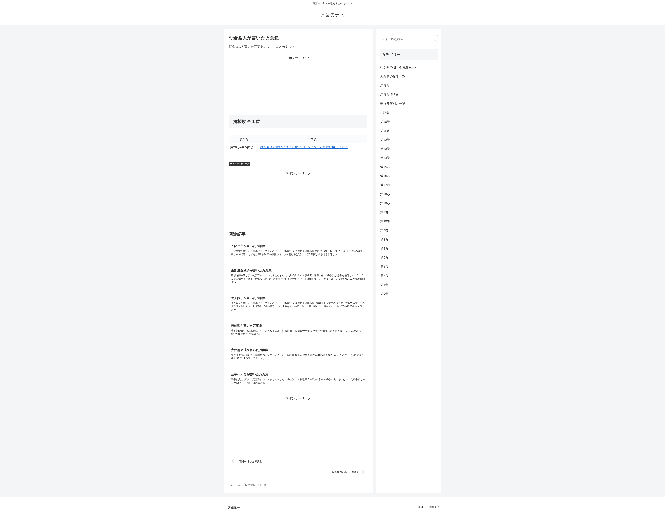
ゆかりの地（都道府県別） (399, 67)
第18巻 (385, 194)
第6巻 (384, 266)
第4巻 (384, 248)
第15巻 (385, 167)
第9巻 (384, 294)
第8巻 (384, 285)
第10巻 (385, 121)
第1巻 (384, 212)
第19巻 (385, 203)
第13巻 (385, 149)
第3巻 (384, 239)
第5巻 (384, 257)
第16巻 (385, 176)
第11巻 (385, 130)
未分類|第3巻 (389, 94)
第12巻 (385, 139)
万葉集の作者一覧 (241, 163)
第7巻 (384, 275)
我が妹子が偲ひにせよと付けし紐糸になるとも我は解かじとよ (304, 147)
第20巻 (385, 221)
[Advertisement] (263, 85)
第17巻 (385, 185)
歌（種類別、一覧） (394, 103)
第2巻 (384, 230)
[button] (434, 39)
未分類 (385, 85)
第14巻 (385, 158)
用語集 (385, 112)
